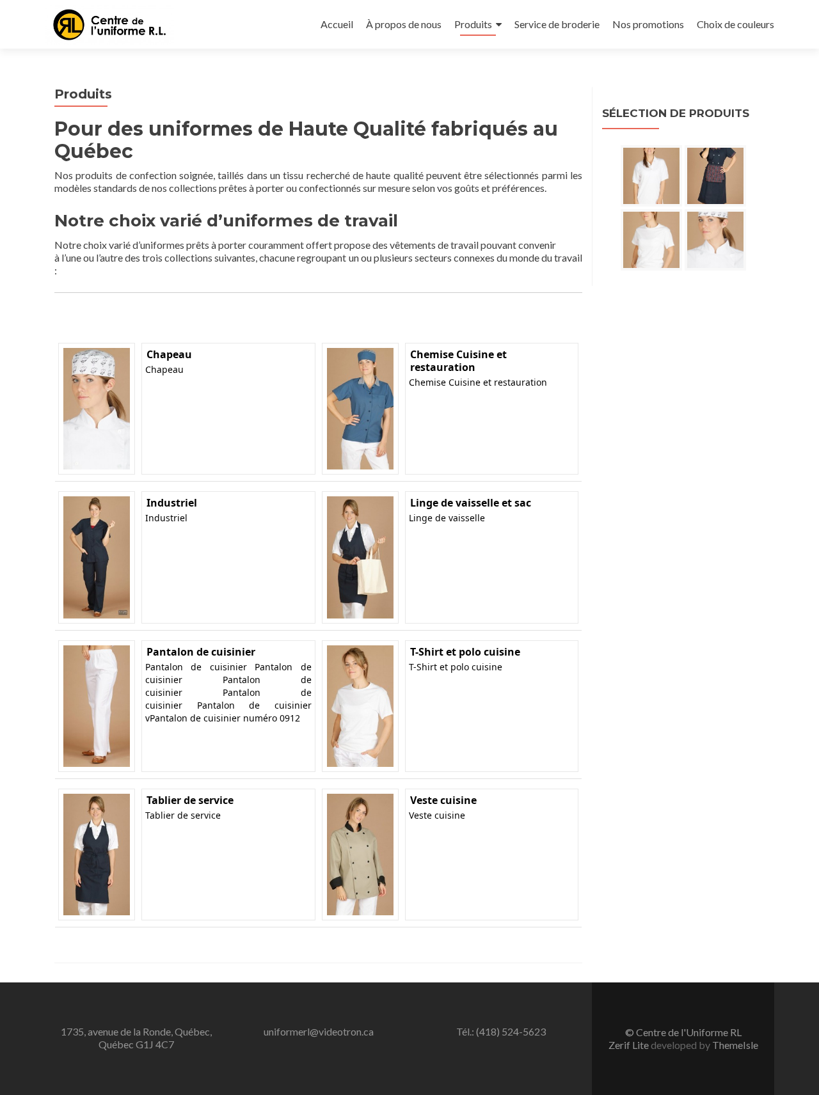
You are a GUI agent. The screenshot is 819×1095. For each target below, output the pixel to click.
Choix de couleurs (735, 24)
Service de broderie (557, 24)
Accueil (337, 24)
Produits (473, 24)
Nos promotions (648, 24)
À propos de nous (403, 24)
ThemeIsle (735, 1045)
